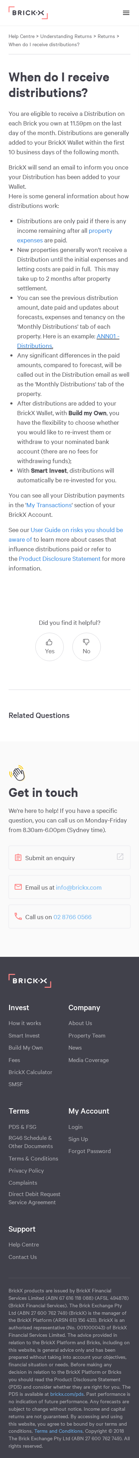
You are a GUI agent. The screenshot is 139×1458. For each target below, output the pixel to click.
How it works (25, 1023)
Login (75, 1126)
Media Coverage (88, 1059)
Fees (14, 1059)
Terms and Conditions (58, 1430)
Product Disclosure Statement (60, 558)
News (75, 1047)
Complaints (23, 1182)
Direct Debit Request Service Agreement (35, 1198)
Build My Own (26, 1047)
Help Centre (24, 1244)
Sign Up (78, 1138)
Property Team (86, 1035)
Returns (106, 35)
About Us (80, 1023)
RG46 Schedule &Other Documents (31, 1141)
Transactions (49, 504)
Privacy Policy (26, 1170)
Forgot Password (89, 1150)
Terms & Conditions (33, 1158)
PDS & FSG (22, 1126)
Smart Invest (24, 1035)
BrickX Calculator (30, 1072)
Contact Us (23, 1256)
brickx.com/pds (67, 1393)
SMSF (16, 1084)
